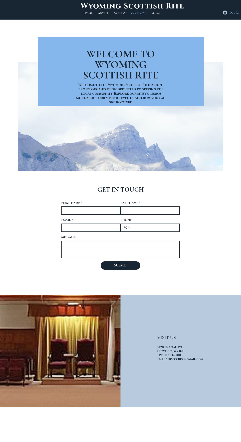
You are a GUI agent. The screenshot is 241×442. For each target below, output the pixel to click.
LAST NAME (130, 203)
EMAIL (67, 220)
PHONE (126, 220)
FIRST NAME (71, 203)
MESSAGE (68, 237)
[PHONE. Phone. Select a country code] (127, 227)
